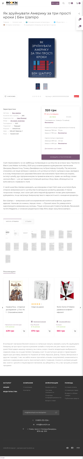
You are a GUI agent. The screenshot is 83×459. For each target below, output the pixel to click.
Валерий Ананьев (40, 321)
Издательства (10, 391)
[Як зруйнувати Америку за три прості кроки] (7, 234)
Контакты (26, 390)
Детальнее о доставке (53, 148)
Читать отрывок (12, 221)
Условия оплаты (71, 387)
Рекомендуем (9, 272)
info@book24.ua (43, 424)
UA (57, 3)
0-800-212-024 (42, 420)
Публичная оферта (72, 398)
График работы (51, 387)
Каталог (7, 383)
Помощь (69, 383)
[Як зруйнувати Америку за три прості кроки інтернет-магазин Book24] (41, 58)
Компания (28, 383)
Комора (58, 325)
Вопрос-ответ (50, 400)
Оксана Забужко (64, 321)
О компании (27, 387)
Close (2, 458)
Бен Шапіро (16, 113)
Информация (51, 383)
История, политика (17, 121)
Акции (6, 387)
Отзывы (28, 221)
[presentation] (2, 307)
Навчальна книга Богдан (13, 325)
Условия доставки (71, 390)
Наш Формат (22, 118)
